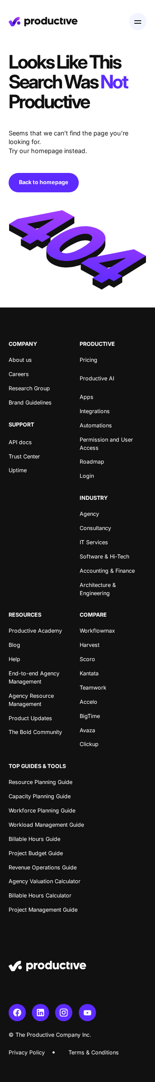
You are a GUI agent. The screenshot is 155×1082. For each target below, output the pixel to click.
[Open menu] (137, 21)
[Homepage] (43, 21)
